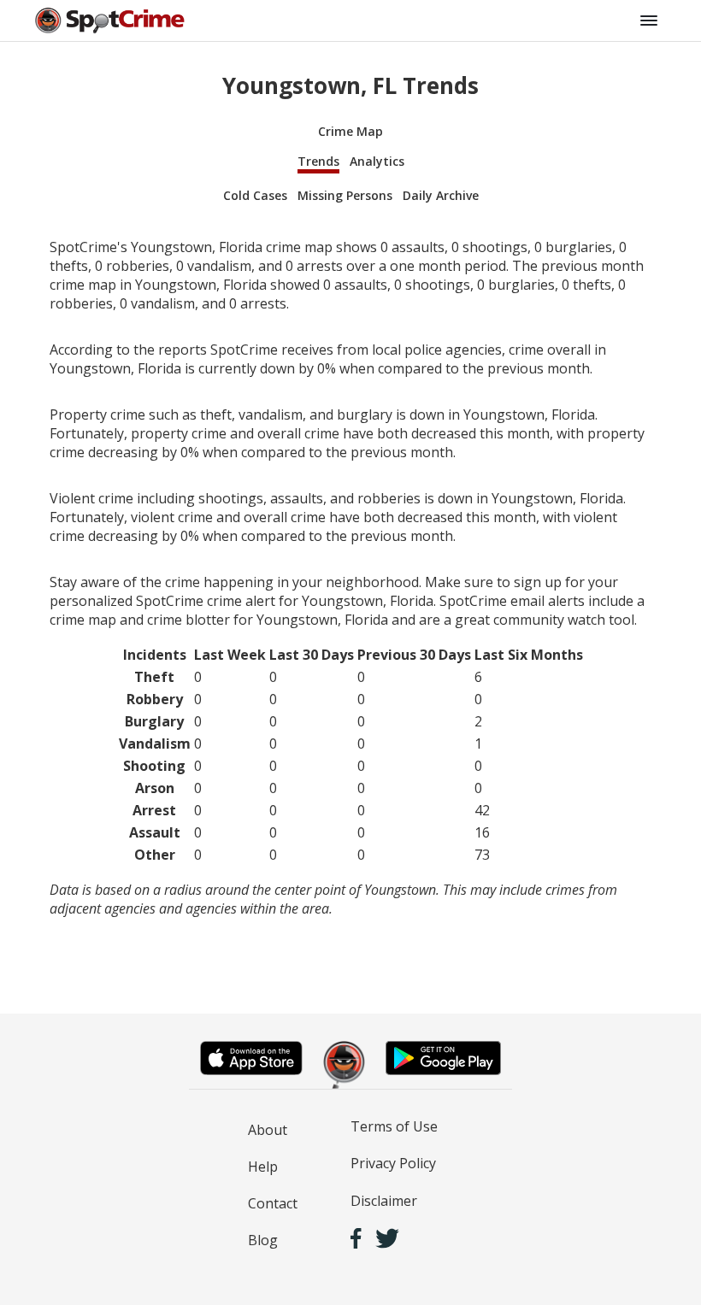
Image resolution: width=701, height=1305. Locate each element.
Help (263, 1166)
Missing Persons (344, 195)
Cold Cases (255, 195)
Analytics (377, 161)
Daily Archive (441, 195)
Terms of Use (394, 1126)
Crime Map (350, 131)
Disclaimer (383, 1200)
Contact (272, 1203)
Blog (263, 1240)
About (267, 1129)
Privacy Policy (393, 1163)
